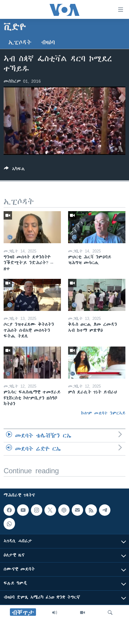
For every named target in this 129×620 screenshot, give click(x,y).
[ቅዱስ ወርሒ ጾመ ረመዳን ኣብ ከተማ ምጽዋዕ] (96, 295)
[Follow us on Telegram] (104, 510)
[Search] (110, 612)
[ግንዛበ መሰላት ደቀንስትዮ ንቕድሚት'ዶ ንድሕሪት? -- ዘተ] (32, 227)
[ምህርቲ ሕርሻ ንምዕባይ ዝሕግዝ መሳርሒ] (96, 227)
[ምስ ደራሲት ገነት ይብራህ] (96, 363)
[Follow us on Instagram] (36, 510)
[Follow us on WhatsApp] (9, 523)
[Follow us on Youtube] (22, 510)
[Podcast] (64, 510)
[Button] (14, 170)
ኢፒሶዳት (20, 42)
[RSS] (91, 510)
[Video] (83, 612)
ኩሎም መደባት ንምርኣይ (103, 413)
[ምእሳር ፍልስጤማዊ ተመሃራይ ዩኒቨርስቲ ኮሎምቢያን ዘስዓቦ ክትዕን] (32, 363)
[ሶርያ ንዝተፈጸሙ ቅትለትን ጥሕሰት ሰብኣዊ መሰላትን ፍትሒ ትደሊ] (32, 295)
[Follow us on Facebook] (9, 510)
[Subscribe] (77, 510)
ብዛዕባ (48, 42)
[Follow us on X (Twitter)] (50, 510)
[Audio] (55, 612)
